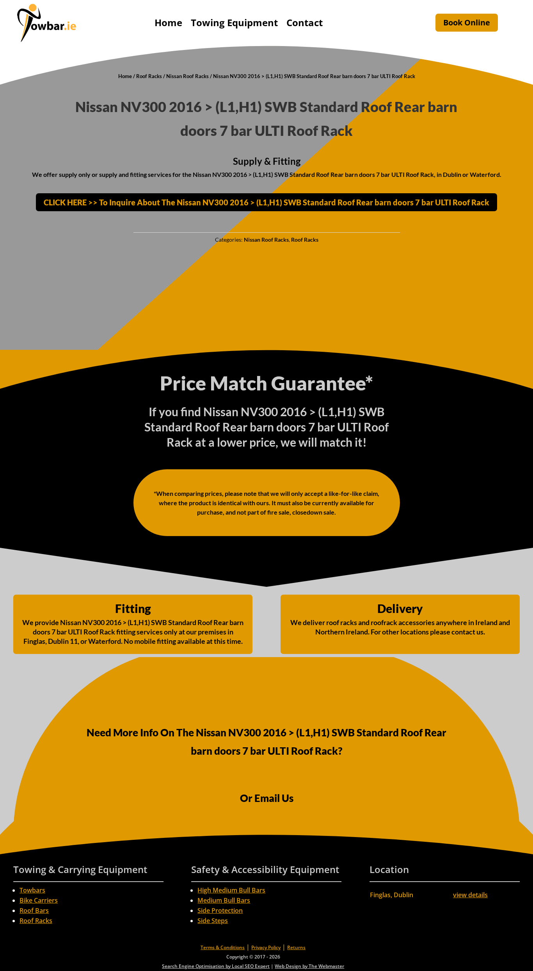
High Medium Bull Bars (231, 890)
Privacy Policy (266, 947)
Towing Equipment (234, 22)
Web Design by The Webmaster (309, 966)
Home (168, 22)
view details (470, 895)
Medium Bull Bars (223, 900)
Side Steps (212, 920)
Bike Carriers (39, 900)
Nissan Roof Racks (187, 76)
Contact (304, 22)
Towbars (32, 890)
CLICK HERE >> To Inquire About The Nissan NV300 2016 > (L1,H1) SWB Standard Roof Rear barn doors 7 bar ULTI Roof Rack (266, 202)
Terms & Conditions (223, 947)
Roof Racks (149, 76)
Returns (296, 947)
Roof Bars (34, 910)
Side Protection (220, 910)
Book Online (466, 22)
